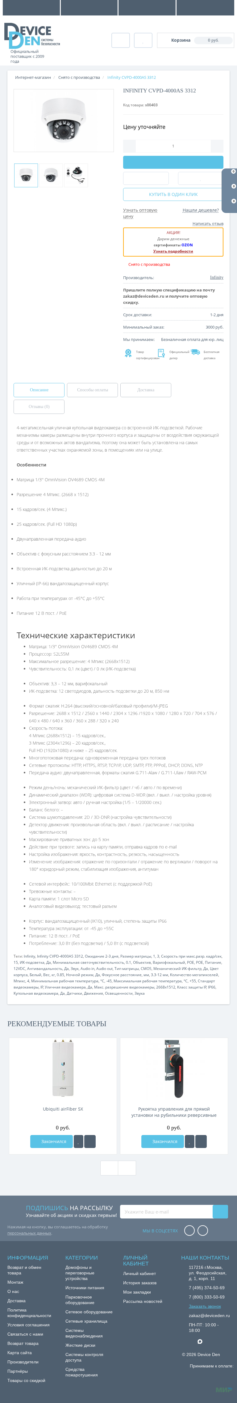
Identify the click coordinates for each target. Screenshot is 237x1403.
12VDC (19, 968)
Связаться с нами (25, 1334)
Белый (35, 974)
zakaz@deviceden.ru (209, 1315)
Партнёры (17, 1371)
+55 (192, 981)
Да (48, 962)
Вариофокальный (169, 962)
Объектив (142, 962)
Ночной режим (80, 974)
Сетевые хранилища (86, 1321)
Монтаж (15, 1282)
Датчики (74, 993)
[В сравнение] (90, 1141)
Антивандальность (44, 968)
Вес (46, 974)
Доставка (145, 390)
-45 (109, 981)
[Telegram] (192, 1342)
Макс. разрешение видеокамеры (124, 987)
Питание (213, 962)
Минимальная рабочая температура (64, 981)
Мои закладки (137, 1292)
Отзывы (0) (39, 406)
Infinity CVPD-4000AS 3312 (60, 956)
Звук (75, 968)
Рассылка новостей (142, 1301)
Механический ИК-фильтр (177, 968)
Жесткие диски (80, 1345)
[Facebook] (189, 1231)
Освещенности (119, 993)
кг (53, 974)
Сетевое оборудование (89, 1311)
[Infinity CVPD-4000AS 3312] (64, 120)
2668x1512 (165, 987)
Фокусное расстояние (122, 974)
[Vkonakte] (203, 1231)
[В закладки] (78, 1141)
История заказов (139, 1282)
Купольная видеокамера (36, 993)
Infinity (29, 956)
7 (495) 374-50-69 (207, 1287)
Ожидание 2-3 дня (101, 956)
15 (16, 962)
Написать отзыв (208, 223)
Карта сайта (19, 1352)
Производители (23, 1361)
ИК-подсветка (32, 962)
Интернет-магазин (33, 77)
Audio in (87, 968)
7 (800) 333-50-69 (207, 1297)
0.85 (60, 974)
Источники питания (84, 1287)
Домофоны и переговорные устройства (79, 1273)
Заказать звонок (205, 1306)
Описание (39, 390)
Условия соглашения (28, 1324)
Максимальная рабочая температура (148, 981)
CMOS (146, 968)
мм (146, 974)
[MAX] (203, 1340)
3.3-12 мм (159, 974)
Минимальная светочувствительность (88, 962)
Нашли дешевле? (201, 210)
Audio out (104, 968)
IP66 (211, 987)
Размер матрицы (135, 956)
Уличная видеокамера (65, 987)
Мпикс (19, 981)
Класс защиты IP (191, 987)
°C (102, 981)
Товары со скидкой (26, 1380)
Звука (140, 993)
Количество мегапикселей (194, 974)
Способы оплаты (92, 390)
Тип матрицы (126, 968)
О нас (13, 1291)
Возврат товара (23, 1343)
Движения (93, 993)
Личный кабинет (139, 1273)
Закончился (53, 1141)
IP (41, 987)
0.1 (128, 962)
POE (190, 962)
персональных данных (29, 1233)
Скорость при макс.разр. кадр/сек (191, 956)
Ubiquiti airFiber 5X (63, 1109)
